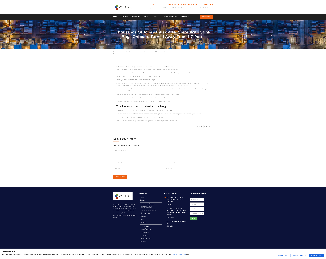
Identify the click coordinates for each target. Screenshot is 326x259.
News (146, 17)
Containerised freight (147, 204)
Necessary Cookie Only (299, 255)
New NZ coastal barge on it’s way (176, 222)
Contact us (185, 17)
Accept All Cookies (316, 255)
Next (206, 126)
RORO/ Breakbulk (146, 207)
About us (156, 17)
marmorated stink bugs (173, 73)
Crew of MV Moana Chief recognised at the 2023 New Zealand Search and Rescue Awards (176, 211)
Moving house (145, 213)
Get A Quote (206, 17)
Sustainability (145, 232)
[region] (163, 254)
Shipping (158, 67)
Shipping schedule (170, 17)
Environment (140, 67)
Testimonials (145, 235)
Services (125, 17)
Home (115, 17)
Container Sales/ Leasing (148, 210)
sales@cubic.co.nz (152, 8)
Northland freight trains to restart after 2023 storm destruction (175, 200)
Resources (136, 17)
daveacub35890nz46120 (125, 67)
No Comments (168, 67)
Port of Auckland (150, 67)
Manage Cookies (282, 255)
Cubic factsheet (146, 229)
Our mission (145, 226)
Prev (200, 126)
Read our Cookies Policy (179, 254)
